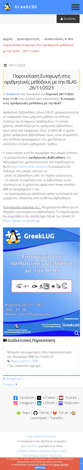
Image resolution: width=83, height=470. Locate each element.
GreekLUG (13, 94)
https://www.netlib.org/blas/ (29, 166)
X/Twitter (49, 397)
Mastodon (72, 403)
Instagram (27, 403)
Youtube (71, 397)
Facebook (26, 397)
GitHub (44, 412)
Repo (26, 412)
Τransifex (56, 418)
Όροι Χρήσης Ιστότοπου (41, 436)
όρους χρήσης (61, 464)
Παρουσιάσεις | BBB (24, 361)
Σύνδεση (69, 19)
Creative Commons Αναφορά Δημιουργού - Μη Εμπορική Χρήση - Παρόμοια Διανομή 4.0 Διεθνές (41, 455)
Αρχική (7, 39)
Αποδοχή (41, 467)
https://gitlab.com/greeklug (21, 221)
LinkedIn (49, 403)
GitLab (63, 412)
